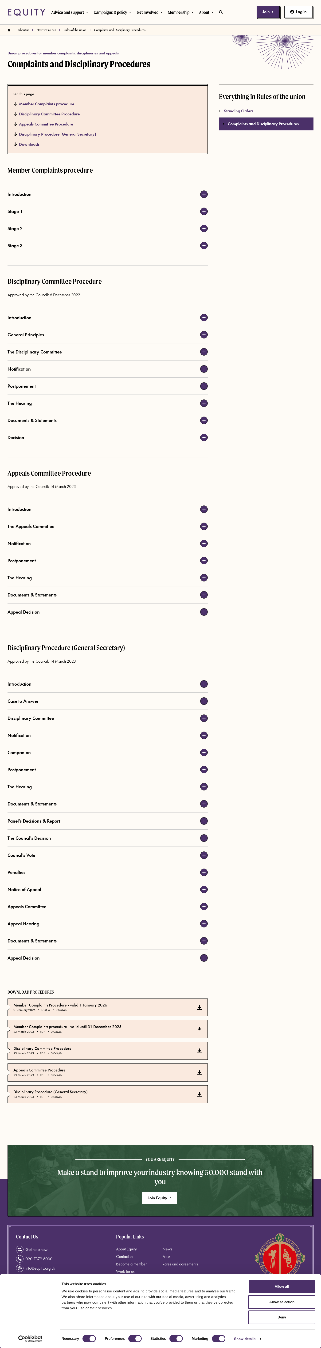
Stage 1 (15, 211)
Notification (19, 369)
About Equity (126, 1249)
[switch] (135, 1338)
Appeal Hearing (23, 924)
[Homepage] (9, 30)
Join (266, 11)
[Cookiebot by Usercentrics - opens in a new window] (30, 1338)
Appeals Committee (27, 907)
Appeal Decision (24, 612)
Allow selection (281, 1302)
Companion (19, 752)
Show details (244, 1339)
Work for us (125, 1271)
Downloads (29, 144)
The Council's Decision (29, 838)
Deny (282, 1317)
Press (166, 1256)
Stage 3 (15, 246)
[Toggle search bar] (221, 12)
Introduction (19, 194)
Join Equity (157, 1197)
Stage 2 (15, 228)
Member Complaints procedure (46, 103)
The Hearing (20, 403)
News (167, 1249)
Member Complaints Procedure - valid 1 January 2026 (60, 1005)
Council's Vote (21, 855)
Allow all (282, 1286)
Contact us (124, 1256)
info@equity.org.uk (40, 1268)
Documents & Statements (32, 420)
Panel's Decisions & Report (34, 821)
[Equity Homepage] (27, 12)
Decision (16, 437)
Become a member (131, 1264)
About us (23, 30)
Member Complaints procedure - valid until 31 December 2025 (67, 1026)
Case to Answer (23, 701)
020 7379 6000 (38, 1258)
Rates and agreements (180, 1264)
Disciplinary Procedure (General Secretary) (57, 134)
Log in (301, 11)
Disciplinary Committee (31, 718)
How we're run (46, 30)
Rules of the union (75, 30)
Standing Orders (238, 111)
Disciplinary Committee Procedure (49, 114)
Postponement (22, 386)
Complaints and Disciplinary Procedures (263, 123)
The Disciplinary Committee (35, 352)
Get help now (36, 1249)
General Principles (26, 335)
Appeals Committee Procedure (46, 124)
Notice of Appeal (24, 889)
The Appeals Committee (31, 526)
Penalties (16, 872)
